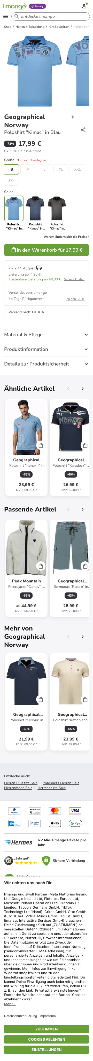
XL (61, 169)
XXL (77, 169)
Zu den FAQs (75, 299)
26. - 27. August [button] (22, 268)
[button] (23, 151)
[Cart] (40, 445)
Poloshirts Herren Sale (61, 783)
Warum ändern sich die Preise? (66, 237)
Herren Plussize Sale (20, 783)
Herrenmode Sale (18, 787)
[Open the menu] (5, 16)
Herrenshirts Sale (51, 787)
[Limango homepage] (15, 6)
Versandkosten (74, 279)
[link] (35, 213)
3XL (11, 181)
